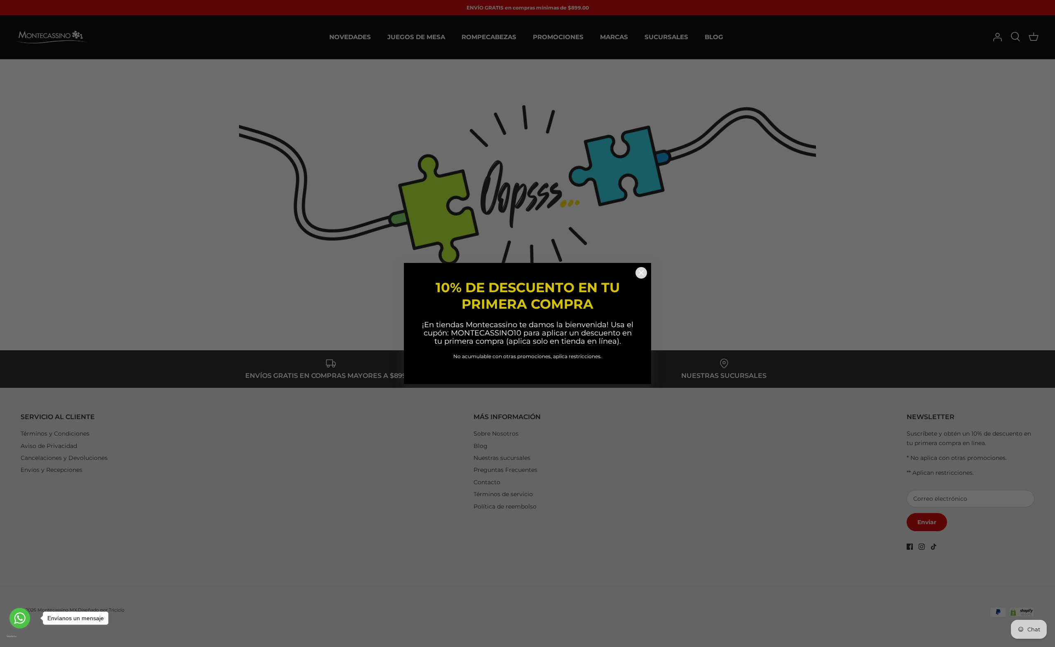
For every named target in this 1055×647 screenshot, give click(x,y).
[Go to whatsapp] (19, 618)
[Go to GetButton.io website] (20, 636)
